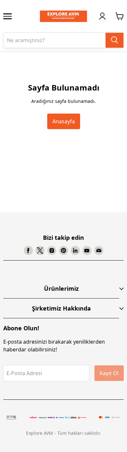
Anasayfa (63, 121)
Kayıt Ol (109, 373)
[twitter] (40, 250)
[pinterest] (63, 250)
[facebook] (28, 250)
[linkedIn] (75, 250)
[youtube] (87, 250)
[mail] (98, 250)
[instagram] (51, 250)
